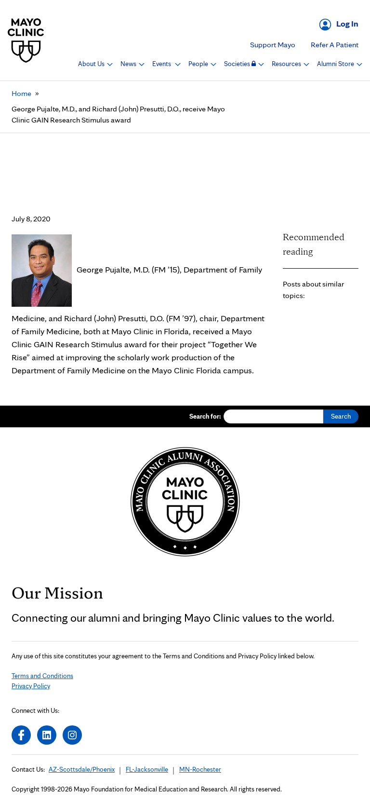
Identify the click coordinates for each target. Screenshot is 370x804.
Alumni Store (336, 64)
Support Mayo (272, 44)
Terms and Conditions (42, 676)
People (199, 64)
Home (21, 93)
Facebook (21, 735)
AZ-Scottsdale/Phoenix (82, 769)
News (129, 64)
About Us (92, 64)
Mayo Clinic (26, 40)
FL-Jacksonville (147, 769)
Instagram (72, 735)
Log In (347, 23)
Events (162, 64)
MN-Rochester (200, 769)
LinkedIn (46, 735)
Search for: (205, 416)
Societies (237, 64)
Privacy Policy (31, 686)
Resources (287, 64)
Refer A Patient (334, 44)
